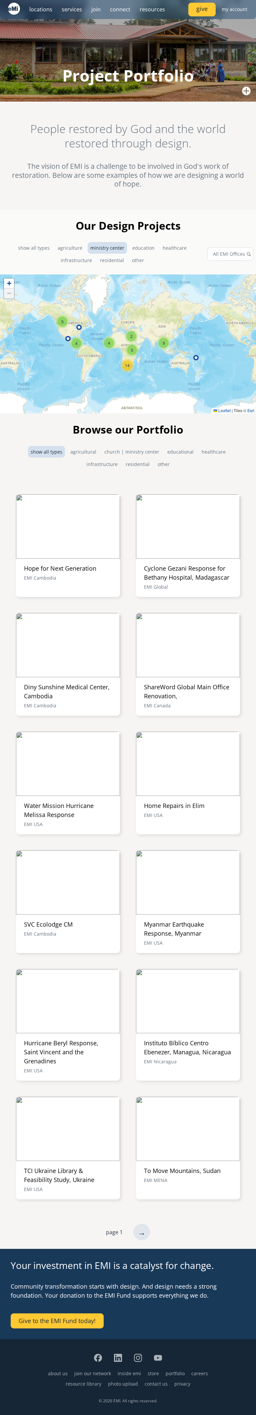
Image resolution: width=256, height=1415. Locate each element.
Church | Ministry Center (131, 452)
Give (202, 9)
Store (153, 1373)
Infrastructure (76, 260)
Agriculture (70, 248)
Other (138, 260)
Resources (152, 9)
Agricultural (83, 452)
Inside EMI (129, 1373)
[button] (132, 350)
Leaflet (224, 410)
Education (143, 248)
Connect (120, 9)
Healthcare (175, 248)
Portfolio (175, 1373)
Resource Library (83, 1384)
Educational (180, 452)
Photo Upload (123, 1384)
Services (72, 9)
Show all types (34, 248)
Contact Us (156, 1384)
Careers (199, 1373)
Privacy (182, 1384)
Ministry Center (107, 248)
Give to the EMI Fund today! (57, 1321)
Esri (250, 410)
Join (96, 9)
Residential (112, 260)
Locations (40, 9)
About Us (58, 1373)
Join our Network (92, 1373)
